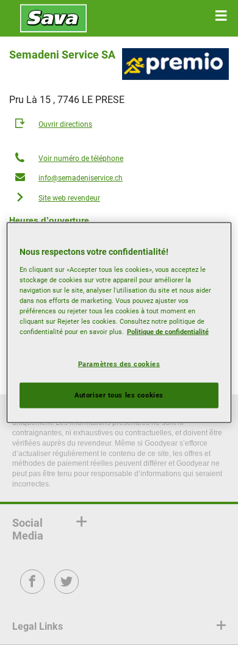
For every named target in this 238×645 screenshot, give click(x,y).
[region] (119, 323)
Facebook (33, 590)
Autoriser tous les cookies (119, 395)
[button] (221, 16)
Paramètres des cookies (119, 364)
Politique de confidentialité (168, 331)
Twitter (67, 590)
